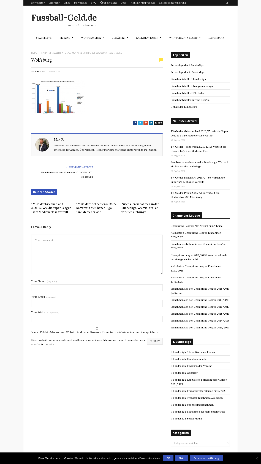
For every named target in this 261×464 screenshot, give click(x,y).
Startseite (43, 37)
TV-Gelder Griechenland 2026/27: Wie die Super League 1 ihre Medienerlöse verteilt (51, 208)
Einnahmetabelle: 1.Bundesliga (188, 79)
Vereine (64, 37)
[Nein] (256, 458)
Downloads (80, 2)
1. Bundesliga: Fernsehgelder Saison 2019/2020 (198, 390)
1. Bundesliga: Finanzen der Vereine (191, 365)
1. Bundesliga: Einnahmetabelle (188, 359)
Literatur (54, 2)
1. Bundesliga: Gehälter (184, 372)
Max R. (38, 71)
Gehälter (118, 37)
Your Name (44, 281)
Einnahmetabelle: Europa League (190, 99)
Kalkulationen (147, 37)
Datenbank (216, 37)
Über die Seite (108, 2)
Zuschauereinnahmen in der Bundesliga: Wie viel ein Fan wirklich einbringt (140, 208)
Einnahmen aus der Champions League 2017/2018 (200, 299)
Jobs (124, 2)
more (158, 122)
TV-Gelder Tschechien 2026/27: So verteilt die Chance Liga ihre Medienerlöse (96, 208)
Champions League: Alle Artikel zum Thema (196, 225)
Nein (181, 458)
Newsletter (38, 2)
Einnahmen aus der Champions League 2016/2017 (200, 306)
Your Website (45, 312)
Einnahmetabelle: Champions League (192, 86)
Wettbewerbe (91, 37)
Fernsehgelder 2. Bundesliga (187, 72)
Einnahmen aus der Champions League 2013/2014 (200, 327)
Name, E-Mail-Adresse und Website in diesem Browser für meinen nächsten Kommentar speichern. (95, 332)
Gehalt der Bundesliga (184, 106)
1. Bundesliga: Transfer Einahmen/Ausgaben (197, 397)
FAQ (93, 2)
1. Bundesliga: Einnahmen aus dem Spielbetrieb (198, 411)
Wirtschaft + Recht (183, 37)
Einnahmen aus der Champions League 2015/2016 (200, 313)
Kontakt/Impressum (143, 2)
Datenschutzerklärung (172, 2)
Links (67, 2)
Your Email (43, 296)
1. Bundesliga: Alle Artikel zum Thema (193, 352)
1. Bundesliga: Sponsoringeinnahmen (192, 404)
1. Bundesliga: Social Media (186, 418)
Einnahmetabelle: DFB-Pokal (187, 93)
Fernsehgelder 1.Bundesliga (187, 65)
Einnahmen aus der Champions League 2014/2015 (200, 320)
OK (168, 458)
